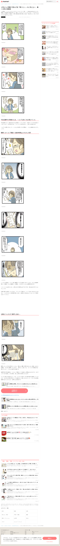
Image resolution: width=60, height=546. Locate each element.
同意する (49, 538)
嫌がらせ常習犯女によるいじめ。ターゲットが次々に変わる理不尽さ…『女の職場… (22, 400)
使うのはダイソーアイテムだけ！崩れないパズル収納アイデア (52, 32)
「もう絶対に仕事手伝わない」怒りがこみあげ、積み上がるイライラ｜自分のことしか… (22, 483)
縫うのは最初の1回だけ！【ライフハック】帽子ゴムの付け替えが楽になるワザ (52, 37)
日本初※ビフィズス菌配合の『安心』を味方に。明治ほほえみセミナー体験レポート (22, 418)
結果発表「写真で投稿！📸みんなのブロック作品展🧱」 (19, 438)
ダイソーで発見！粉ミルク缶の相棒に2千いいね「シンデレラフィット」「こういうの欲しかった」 (52, 53)
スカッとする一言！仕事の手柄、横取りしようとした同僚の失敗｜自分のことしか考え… (22, 476)
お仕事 (33, 532)
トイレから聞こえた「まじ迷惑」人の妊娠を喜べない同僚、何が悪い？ (22, 463)
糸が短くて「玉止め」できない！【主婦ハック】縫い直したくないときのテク (52, 27)
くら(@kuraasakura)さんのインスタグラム (10, 395)
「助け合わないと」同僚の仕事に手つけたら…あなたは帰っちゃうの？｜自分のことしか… (22, 497)
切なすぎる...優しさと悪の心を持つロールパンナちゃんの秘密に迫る (52, 42)
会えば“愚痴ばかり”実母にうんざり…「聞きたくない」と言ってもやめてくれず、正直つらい (52, 70)
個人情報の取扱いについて (14, 532)
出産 (25, 534)
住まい (33, 534)
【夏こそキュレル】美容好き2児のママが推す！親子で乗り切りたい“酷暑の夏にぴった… (22, 425)
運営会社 (11, 531)
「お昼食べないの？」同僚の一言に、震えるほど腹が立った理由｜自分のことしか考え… (22, 490)
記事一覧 (2, 534)
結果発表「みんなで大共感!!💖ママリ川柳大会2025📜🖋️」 (19, 432)
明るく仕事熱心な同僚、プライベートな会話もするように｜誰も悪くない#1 (22, 384)
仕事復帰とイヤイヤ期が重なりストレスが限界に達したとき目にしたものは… (22, 406)
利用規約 (11, 534)
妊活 (25, 531)
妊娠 (25, 532)
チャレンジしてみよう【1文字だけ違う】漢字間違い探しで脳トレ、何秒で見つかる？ (52, 64)
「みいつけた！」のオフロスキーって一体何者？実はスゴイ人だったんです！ (52, 47)
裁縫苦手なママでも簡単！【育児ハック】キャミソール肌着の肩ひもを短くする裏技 (52, 58)
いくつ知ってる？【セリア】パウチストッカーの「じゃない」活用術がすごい (52, 75)
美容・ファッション (35, 531)
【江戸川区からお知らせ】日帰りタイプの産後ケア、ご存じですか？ (21, 469)
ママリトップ (3, 531)
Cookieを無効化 (50, 541)
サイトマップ (3, 532)
